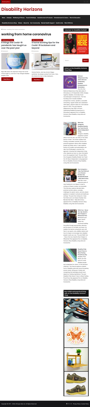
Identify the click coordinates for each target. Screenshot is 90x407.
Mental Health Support (48, 23)
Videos (20, 23)
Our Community (35, 23)
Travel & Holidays (31, 17)
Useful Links (59, 23)
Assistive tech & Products (45, 17)
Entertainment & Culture (61, 17)
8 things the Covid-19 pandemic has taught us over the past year (13, 45)
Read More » (7, 79)
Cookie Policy (85, 404)
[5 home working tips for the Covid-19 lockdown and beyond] (46, 61)
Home (4, 29)
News (3, 17)
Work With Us (68, 23)
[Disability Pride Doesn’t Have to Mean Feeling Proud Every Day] (70, 261)
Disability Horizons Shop (9, 23)
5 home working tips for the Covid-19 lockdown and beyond (45, 45)
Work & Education (75, 17)
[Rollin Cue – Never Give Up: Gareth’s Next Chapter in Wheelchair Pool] (70, 222)
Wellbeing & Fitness (19, 17)
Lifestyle (9, 17)
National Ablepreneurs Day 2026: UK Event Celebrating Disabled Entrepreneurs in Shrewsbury (83, 81)
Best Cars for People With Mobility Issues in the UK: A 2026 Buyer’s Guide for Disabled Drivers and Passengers (41, 1)
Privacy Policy (76, 404)
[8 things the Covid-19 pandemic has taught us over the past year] (15, 61)
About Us (26, 23)
